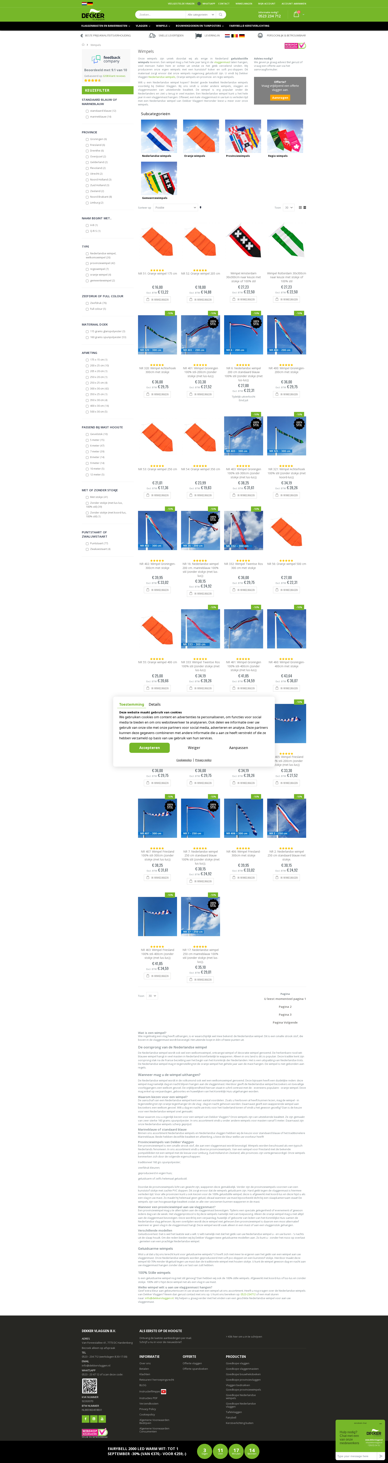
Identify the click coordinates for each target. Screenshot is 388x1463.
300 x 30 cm (100, 388)
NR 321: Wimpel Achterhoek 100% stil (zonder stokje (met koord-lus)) (287, 473)
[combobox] (180, 15)
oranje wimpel (101, 274)
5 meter (97, 440)
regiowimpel (100, 269)
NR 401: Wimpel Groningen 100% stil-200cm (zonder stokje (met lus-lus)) (200, 372)
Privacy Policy (147, 1409)
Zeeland (97, 191)
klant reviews (114, 76)
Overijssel (98, 156)
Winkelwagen (244, 3)
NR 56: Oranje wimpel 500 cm (286, 564)
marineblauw (101, 116)
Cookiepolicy (147, 1414)
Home (83, 44)
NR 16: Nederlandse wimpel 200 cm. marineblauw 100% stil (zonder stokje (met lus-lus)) (200, 570)
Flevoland (98, 168)
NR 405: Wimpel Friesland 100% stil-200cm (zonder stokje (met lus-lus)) (286, 761)
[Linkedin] (94, 1419)
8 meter (97, 457)
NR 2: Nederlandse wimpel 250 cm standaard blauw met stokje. (287, 855)
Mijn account (266, 3)
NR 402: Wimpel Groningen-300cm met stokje (157, 566)
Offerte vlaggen (192, 1363)
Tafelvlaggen (234, 1412)
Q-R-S (95, 231)
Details (155, 704)
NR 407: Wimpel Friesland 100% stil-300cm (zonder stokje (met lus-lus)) (157, 855)
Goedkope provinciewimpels (243, 1389)
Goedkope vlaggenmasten (242, 1369)
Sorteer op (144, 207)
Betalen (144, 1369)
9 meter (97, 463)
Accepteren (149, 747)
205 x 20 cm (99, 371)
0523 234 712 (269, 16)
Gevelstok (99, 434)
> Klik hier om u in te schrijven (244, 1336)
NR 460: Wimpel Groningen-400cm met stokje (287, 664)
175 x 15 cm (99, 359)
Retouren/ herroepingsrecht (156, 1379)
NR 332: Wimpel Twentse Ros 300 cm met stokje (243, 566)
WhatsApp (208, 3)
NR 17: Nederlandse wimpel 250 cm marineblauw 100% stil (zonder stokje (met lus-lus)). (200, 956)
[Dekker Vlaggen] (93, 14)
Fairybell (231, 1417)
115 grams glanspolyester (108, 331)
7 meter (97, 451)
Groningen (99, 139)
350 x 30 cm (99, 400)
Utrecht (96, 173)
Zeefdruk (99, 303)
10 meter (97, 468)
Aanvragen (280, 98)
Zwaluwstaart (100, 549)
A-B (94, 225)
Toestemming (131, 704)
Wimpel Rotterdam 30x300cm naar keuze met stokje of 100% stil (286, 277)
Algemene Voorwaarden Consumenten (154, 1430)
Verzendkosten (148, 1403)
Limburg (97, 202)
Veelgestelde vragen (181, 3)
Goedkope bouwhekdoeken (243, 1374)
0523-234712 (248, 1294)
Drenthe (97, 150)
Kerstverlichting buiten (239, 1423)
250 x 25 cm (99, 382)
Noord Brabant (101, 196)
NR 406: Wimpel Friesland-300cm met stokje (243, 853)
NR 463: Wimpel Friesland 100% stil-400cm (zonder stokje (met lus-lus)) (157, 954)
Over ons (145, 1363)
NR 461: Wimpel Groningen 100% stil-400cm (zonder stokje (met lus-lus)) (243, 666)
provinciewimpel (103, 263)
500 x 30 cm (99, 411)
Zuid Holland (100, 185)
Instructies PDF (148, 1398)
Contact (224, 3)
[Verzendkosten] (157, 1398)
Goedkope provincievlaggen (243, 1379)
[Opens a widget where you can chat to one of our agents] (360, 1440)
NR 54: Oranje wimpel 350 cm (200, 469)
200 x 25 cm (100, 365)
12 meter (97, 474)
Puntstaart (99, 543)
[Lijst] (304, 207)
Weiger (194, 747)
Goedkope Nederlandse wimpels (241, 1396)
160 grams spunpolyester (108, 337)
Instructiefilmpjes (149, 1391)
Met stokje (99, 497)
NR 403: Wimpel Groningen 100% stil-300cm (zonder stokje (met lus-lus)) (243, 473)
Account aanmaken (294, 3)
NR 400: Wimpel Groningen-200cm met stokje (287, 370)
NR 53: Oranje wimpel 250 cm (157, 469)
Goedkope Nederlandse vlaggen (241, 1405)
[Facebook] (85, 1419)
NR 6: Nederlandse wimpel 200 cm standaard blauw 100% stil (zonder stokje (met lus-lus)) (244, 374)
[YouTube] (102, 1419)
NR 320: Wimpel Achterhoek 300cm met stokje (157, 370)
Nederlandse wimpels (162, 77)
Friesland (98, 145)
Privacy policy (203, 760)
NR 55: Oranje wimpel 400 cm (157, 662)
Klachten (144, 1374)
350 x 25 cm (99, 394)
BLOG (142, 1385)
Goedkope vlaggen (237, 1363)
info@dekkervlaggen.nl (159, 1298)
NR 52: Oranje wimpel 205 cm (200, 273)
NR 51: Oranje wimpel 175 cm (157, 273)
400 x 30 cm (100, 405)
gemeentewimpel (103, 280)
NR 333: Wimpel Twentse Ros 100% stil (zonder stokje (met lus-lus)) (200, 666)
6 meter (97, 445)
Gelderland (99, 162)
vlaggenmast (222, 62)
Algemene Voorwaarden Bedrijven (154, 1421)
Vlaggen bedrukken (238, 1385)
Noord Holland (101, 179)
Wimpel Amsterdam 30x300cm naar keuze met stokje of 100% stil (243, 277)
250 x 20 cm (99, 377)
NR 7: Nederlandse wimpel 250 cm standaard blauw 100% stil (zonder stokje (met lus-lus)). (200, 857)
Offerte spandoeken (195, 1369)
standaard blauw (103, 110)
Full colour (98, 309)
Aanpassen (238, 747)
